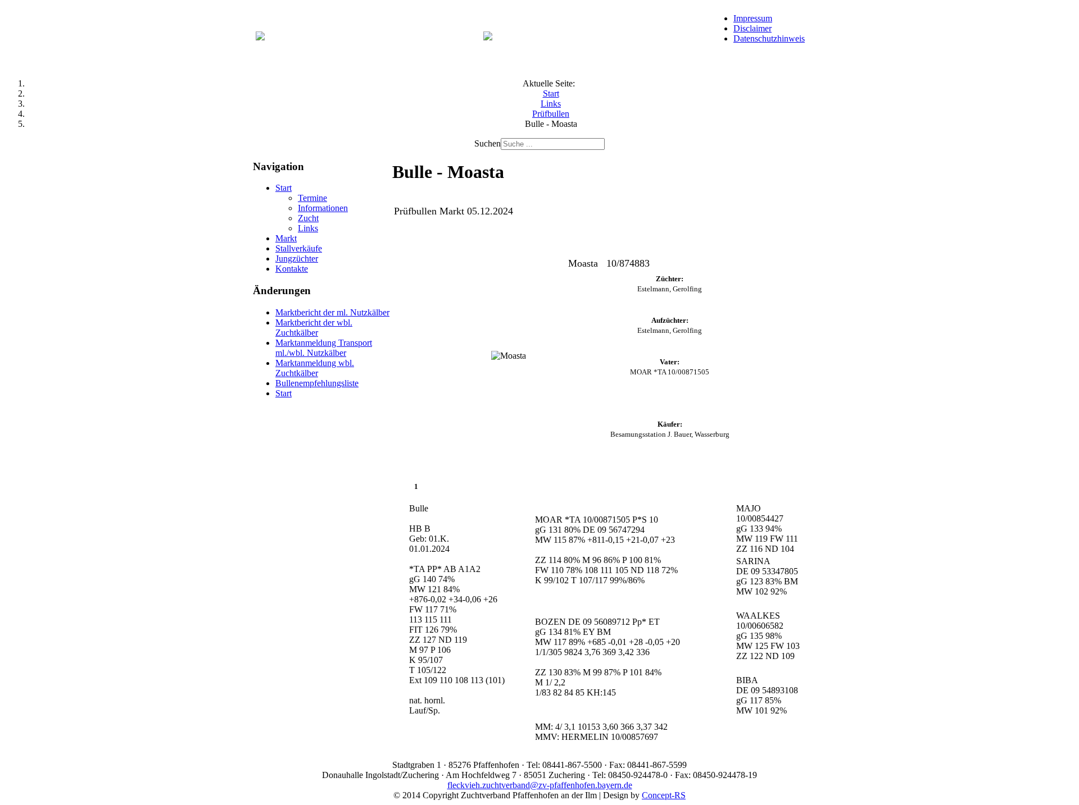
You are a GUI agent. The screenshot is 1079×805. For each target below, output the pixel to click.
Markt (286, 238)
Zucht (308, 218)
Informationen (323, 208)
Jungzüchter (296, 258)
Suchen (487, 143)
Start (283, 188)
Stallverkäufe (298, 248)
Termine (312, 198)
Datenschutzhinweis (769, 38)
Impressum (752, 18)
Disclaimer (752, 28)
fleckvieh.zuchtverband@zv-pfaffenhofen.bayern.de (539, 785)
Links (308, 228)
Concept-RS (664, 795)
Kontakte (291, 268)
